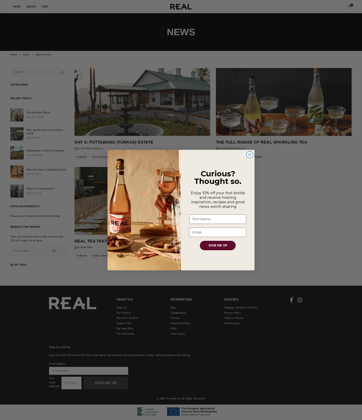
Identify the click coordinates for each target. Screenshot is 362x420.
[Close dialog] (249, 154)
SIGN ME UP (218, 245)
